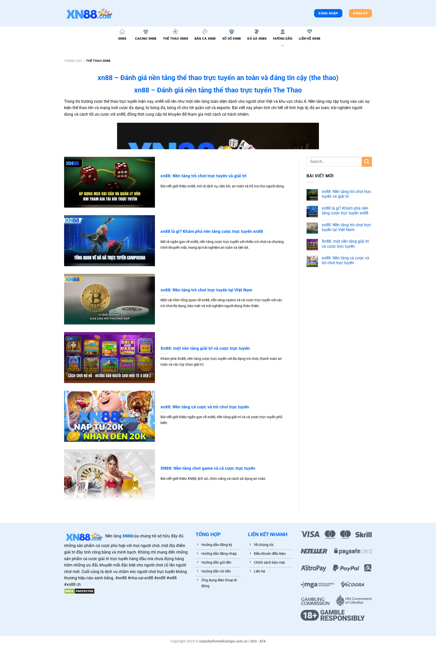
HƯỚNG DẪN (282, 38)
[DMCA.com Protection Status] (79, 591)
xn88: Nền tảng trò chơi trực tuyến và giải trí (203, 175)
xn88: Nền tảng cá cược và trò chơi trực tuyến (204, 407)
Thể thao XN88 (175, 38)
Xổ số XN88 (231, 38)
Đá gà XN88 (256, 38)
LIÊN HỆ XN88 (309, 38)
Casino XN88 (145, 38)
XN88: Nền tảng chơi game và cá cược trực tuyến (207, 468)
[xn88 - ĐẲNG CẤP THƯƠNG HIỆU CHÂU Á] (89, 13)
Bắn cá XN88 (205, 38)
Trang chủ (73, 61)
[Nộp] (367, 162)
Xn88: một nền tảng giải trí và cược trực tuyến (205, 348)
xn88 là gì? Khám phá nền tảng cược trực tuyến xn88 (211, 231)
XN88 (122, 38)
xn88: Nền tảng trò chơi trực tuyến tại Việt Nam (206, 290)
